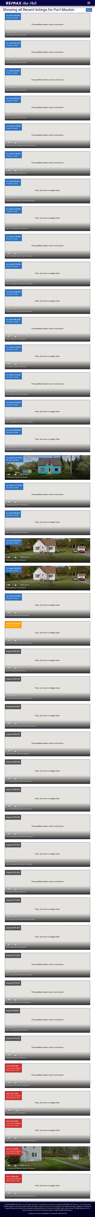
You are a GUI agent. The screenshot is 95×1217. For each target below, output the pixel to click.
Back (89, 10)
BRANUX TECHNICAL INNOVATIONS (55, 1213)
